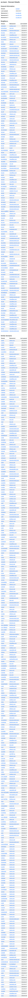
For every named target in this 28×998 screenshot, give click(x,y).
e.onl (2, 839)
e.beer (2, 530)
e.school (3, 670)
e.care (2, 370)
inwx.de (11, 272)
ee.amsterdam (4, 150)
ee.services (3, 166)
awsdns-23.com (13, 410)
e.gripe (2, 568)
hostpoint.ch (12, 483)
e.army (2, 851)
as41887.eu (12, 754)
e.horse (3, 444)
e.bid (2, 769)
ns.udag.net (18, 15)
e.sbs (2, 815)
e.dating (3, 428)
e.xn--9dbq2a (4, 627)
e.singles (3, 738)
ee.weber (3, 93)
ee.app (2, 172)
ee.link (2, 297)
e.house (3, 451)
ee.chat (3, 270)
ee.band (3, 252)
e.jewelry (3, 562)
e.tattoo (3, 774)
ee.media (3, 299)
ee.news (3, 324)
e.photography (4, 946)
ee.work (3, 107)
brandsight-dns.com (14, 516)
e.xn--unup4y (4, 776)
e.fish (2, 462)
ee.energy (3, 53)
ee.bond (3, 78)
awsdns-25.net (12, 537)
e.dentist (3, 392)
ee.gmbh (3, 75)
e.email (3, 399)
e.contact (3, 379)
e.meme (3, 971)
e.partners (3, 659)
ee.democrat (4, 281)
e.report (3, 602)
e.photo (3, 781)
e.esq (2, 830)
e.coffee (3, 507)
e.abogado (3, 415)
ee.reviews (3, 283)
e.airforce (3, 955)
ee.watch (3, 274)
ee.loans (3, 247)
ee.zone (3, 218)
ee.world (3, 109)
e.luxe (2, 573)
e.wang (3, 492)
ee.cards (3, 304)
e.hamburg (3, 645)
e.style (2, 919)
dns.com (11, 492)
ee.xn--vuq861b (4, 211)
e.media (3, 577)
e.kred (2, 598)
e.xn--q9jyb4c (4, 817)
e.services (3, 900)
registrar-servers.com (15, 55)
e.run (2, 616)
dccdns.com (12, 170)
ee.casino (3, 294)
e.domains (3, 591)
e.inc (2, 688)
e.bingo (3, 858)
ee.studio (3, 206)
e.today (3, 704)
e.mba (2, 532)
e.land (2, 553)
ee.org (2, 145)
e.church (3, 455)
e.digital (3, 790)
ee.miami (3, 202)
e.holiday (3, 932)
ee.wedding (4, 96)
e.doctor (3, 586)
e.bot (2, 959)
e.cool (2, 417)
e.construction (4, 733)
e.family (3, 928)
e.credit (3, 525)
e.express (3, 410)
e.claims (3, 374)
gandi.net (11, 399)
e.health (3, 952)
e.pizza (2, 727)
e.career (3, 358)
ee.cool (2, 71)
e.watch (3, 489)
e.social (3, 907)
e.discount (3, 871)
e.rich (2, 982)
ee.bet (2, 279)
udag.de (11, 44)
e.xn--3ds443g (4, 625)
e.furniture (3, 745)
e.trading (3, 715)
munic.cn (12, 197)
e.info (2, 916)
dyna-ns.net (12, 78)
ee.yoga (3, 213)
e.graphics (3, 914)
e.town (2, 941)
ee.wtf (2, 111)
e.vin (2, 943)
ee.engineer (4, 265)
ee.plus (2, 317)
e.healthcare (4, 435)
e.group (3, 638)
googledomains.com (14, 109)
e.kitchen (3, 595)
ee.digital (3, 215)
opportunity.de (13, 161)
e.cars (2, 361)
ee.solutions (4, 159)
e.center (3, 394)
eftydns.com (12, 69)
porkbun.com (13, 26)
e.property (3, 584)
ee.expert (3, 64)
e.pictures (3, 824)
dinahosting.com (14, 57)
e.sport (2, 808)
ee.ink (2, 175)
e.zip (2, 833)
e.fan (2, 930)
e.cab (2, 354)
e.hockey (3, 440)
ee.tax (2, 276)
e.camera (3, 864)
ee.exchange (4, 60)
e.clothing (3, 821)
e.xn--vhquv (4, 778)
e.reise (2, 826)
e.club (2, 467)
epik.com (11, 361)
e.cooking (3, 383)
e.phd (2, 835)
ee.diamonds (4, 163)
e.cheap (3, 372)
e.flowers (3, 469)
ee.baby (3, 233)
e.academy (3, 351)
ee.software (4, 154)
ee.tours (3, 200)
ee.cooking (3, 39)
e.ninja (2, 544)
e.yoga (2, 788)
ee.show (3, 315)
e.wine (2, 498)
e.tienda (3, 699)
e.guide (3, 641)
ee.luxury (3, 134)
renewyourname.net (14, 157)
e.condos (3, 731)
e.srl (2, 717)
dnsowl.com (12, 285)
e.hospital (3, 446)
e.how (2, 453)
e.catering (3, 534)
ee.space (3, 184)
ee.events (3, 236)
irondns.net (12, 98)
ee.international (4, 331)
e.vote (2, 968)
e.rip (2, 611)
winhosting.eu (12, 690)
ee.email (3, 55)
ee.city (2, 127)
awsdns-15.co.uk (14, 191)
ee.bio (2, 328)
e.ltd (2, 571)
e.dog (2, 589)
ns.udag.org (18, 17)
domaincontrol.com (14, 30)
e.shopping (3, 650)
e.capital (3, 751)
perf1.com (12, 93)
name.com (12, 118)
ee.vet (2, 261)
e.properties (4, 582)
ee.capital (3, 204)
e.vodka (3, 485)
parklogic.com (13, 143)
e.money (3, 887)
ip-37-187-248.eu (14, 48)
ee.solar (3, 157)
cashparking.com (13, 659)
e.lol (2, 523)
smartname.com (13, 281)
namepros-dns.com (14, 376)
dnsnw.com (12, 385)
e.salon (3, 618)
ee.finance (3, 84)
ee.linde (3, 116)
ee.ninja (3, 125)
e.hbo (2, 986)
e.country (3, 828)
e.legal (2, 607)
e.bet (2, 842)
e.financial (3, 460)
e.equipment (4, 912)
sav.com (12, 28)
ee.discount (4, 48)
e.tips (2, 702)
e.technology (4, 695)
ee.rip (2, 240)
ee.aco (2, 227)
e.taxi (2, 690)
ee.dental (3, 44)
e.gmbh (3, 426)
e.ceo (2, 623)
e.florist (3, 876)
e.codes (3, 505)
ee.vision (3, 326)
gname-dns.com (13, 123)
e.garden (3, 632)
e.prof (2, 837)
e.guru (2, 643)
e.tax (2, 756)
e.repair (3, 600)
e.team (2, 693)
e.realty (3, 593)
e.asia (2, 557)
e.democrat (3, 950)
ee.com (3, 222)
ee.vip (2, 191)
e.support (3, 679)
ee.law (2, 152)
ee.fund (3, 197)
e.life (2, 609)
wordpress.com (13, 229)
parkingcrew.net (13, 349)
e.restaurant (4, 605)
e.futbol (3, 419)
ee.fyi (2, 73)
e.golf (2, 636)
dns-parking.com (14, 319)
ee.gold (3, 288)
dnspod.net (12, 127)
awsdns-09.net (12, 426)
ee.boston (3, 26)
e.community (4, 548)
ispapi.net (12, 125)
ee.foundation (4, 267)
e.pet (2, 977)
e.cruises (3, 882)
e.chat (2, 905)
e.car (2, 747)
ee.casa (3, 32)
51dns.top (11, 801)
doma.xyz (11, 525)
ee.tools (3, 238)
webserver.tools (13, 736)
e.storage (3, 763)
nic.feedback (13, 292)
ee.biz (2, 41)
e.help (2, 437)
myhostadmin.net (14, 270)
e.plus (2, 729)
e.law (2, 654)
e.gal (2, 422)
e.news (2, 891)
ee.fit (2, 89)
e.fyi (2, 424)
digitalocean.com (14, 236)
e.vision (3, 736)
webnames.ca (13, 64)
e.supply (3, 810)
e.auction (3, 855)
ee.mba (3, 258)
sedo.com (12, 150)
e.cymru (3, 388)
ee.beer (2, 121)
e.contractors (4, 381)
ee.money (3, 249)
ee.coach (3, 272)
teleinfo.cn (12, 211)
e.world (3, 921)
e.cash (2, 365)
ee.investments (4, 91)
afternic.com (13, 32)
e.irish (2, 478)
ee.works (3, 105)
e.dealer (3, 537)
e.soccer (3, 758)
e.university (4, 934)
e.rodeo (3, 614)
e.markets (3, 668)
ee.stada (3, 161)
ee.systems (3, 168)
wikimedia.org (13, 100)
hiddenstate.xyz (13, 263)
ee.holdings (4, 80)
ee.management (5, 319)
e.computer (3, 894)
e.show (2, 652)
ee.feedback (4, 292)
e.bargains (3, 846)
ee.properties (4, 231)
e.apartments (4, 684)
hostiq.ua (12, 66)
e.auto (2, 345)
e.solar (2, 910)
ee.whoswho (4, 98)
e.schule (3, 672)
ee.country (3, 263)
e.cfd (2, 783)
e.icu (2, 555)
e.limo (2, 521)
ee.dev (2, 301)
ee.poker (3, 306)
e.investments (4, 476)
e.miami (3, 749)
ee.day (2, 254)
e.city (2, 546)
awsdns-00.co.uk (13, 785)
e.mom (2, 580)
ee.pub (2, 322)
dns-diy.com (12, 623)
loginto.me (12, 105)
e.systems (3, 812)
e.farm (2, 510)
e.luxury (3, 575)
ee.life (2, 139)
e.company (3, 550)
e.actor (2, 347)
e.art (2, 385)
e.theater (3, 697)
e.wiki (2, 496)
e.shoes (3, 647)
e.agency (3, 765)
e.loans (3, 939)
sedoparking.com (14, 310)
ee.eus (2, 57)
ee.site (2, 195)
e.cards (3, 754)
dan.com (12, 102)
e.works (3, 501)
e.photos (3, 564)
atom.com (12, 195)
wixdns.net (12, 215)
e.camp (3, 867)
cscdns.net (12, 116)
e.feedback (3, 964)
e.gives (2, 803)
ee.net (2, 148)
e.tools (2, 706)
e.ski (2, 656)
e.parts (2, 661)
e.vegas (3, 760)
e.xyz (2, 797)
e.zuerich (3, 483)
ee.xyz (2, 220)
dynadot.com (12, 496)
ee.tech (2, 179)
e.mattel (3, 991)
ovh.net (11, 163)
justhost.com (13, 145)
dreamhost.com (13, 412)
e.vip (2, 740)
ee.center (3, 46)
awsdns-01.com (13, 75)
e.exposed (3, 408)
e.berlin (3, 342)
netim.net (11, 819)
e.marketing (4, 666)
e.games (3, 923)
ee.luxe (2, 132)
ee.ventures (4, 186)
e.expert (3, 925)
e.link (2, 528)
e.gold (2, 634)
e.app (2, 686)
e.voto (2, 993)
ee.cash (3, 35)
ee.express (3, 66)
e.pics (2, 566)
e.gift (2, 708)
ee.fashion (3, 114)
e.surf (2, 681)
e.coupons (3, 966)
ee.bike (2, 209)
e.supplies (3, 677)
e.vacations (4, 720)
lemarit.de (12, 227)
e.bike (2, 772)
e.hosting (3, 449)
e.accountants (4, 844)
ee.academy (4, 30)
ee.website (3, 102)
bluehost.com (12, 358)
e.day (2, 433)
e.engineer (3, 896)
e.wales (3, 487)
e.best (2, 340)
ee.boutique (4, 28)
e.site (2, 973)
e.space (3, 975)
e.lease (2, 514)
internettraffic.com (13, 469)
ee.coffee (3, 243)
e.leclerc (3, 559)
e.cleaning (3, 376)
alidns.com (12, 340)
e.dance (3, 431)
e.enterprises (4, 898)
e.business (3, 862)
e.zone (2, 794)
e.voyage (3, 937)
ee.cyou (3, 62)
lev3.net (11, 528)
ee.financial (4, 87)
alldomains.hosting (14, 634)
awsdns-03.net (12, 688)
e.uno (2, 980)
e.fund (2, 742)
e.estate (3, 401)
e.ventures (3, 722)
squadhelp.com (13, 435)
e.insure (3, 473)
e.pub (2, 885)
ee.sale (2, 143)
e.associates (4, 853)
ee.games (3, 245)
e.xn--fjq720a (4, 799)
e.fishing (3, 464)
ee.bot (2, 308)
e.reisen (3, 948)
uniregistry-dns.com (14, 781)
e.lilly (2, 516)
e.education (4, 397)
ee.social (3, 224)
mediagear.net (12, 656)
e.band (2, 849)
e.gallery (3, 480)
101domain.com (13, 763)
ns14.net (11, 342)
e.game (3, 519)
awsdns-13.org (13, 986)
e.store (2, 984)
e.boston (3, 349)
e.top (2, 801)
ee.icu (2, 229)
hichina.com (12, 71)
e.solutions (3, 663)
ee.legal (3, 136)
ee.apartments (4, 170)
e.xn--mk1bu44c (5, 792)
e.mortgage (4, 889)
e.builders (3, 860)
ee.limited (3, 118)
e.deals (2, 869)
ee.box (2, 285)
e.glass (2, 711)
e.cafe (2, 356)
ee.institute (3, 310)
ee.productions (4, 290)
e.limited (3, 880)
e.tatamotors (4, 785)
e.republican (4, 957)
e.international (4, 961)
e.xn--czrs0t (4, 629)
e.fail (2, 412)
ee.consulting (4, 256)
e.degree (3, 878)
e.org (2, 620)
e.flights (3, 873)
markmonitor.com (13, 792)
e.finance (3, 458)
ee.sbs (2, 193)
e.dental (3, 390)
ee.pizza (3, 188)
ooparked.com (12, 668)
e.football (3, 471)
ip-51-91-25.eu (13, 111)
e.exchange (4, 406)
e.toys (2, 713)
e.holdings (3, 442)
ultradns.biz (12, 559)
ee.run (2, 141)
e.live (2, 539)
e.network (3, 541)
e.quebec (3, 989)
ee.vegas (3, 313)
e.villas (2, 724)
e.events (3, 403)
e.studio (3, 767)
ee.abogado (4, 69)
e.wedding (3, 494)
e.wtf (2, 503)
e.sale (2, 903)
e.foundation (4, 806)
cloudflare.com (13, 35)
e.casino (3, 367)
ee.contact (3, 37)
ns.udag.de (18, 13)
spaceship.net (13, 233)
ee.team (18, 8)
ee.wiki (2, 100)
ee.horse (3, 82)
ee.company (4, 130)
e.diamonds (4, 675)
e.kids (2, 819)
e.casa (2, 363)
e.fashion (3, 512)
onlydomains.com (13, 593)
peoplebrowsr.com (13, 598)
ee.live (2, 123)
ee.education (4, 50)
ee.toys (2, 182)
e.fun (2, 995)
